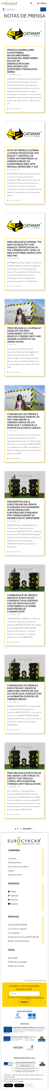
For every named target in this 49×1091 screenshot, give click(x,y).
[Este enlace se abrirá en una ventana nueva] (24, 1034)
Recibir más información (18, 941)
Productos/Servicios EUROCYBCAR (23, 937)
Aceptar (8, 1085)
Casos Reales (14, 933)
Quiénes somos (15, 875)
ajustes (20, 1081)
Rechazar (19, 1085)
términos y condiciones (34, 998)
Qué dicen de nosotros (18, 867)
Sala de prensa (14, 863)
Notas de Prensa (15, 108)
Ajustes (29, 1085)
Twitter (13, 892)
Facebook (13, 896)
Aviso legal (13, 958)
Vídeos (11, 871)
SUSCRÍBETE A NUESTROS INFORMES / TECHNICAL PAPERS (24, 988)
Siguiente (28, 829)
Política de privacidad (17, 962)
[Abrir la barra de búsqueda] (31, 3)
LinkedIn (14, 900)
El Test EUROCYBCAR (17, 925)
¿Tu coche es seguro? (17, 929)
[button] (5, 1016)
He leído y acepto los (25, 998)
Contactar (12, 859)
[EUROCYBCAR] (9, 3)
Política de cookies (16, 966)
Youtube (14, 904)
